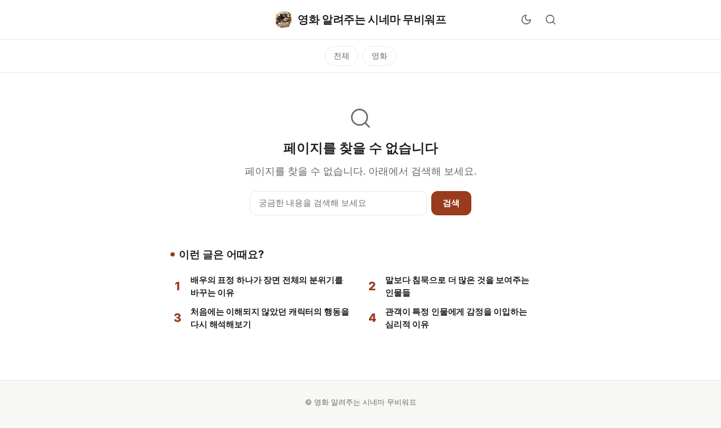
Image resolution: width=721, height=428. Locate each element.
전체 (341, 56)
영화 (379, 56)
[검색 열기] (550, 19)
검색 (451, 202)
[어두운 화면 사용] (526, 19)
